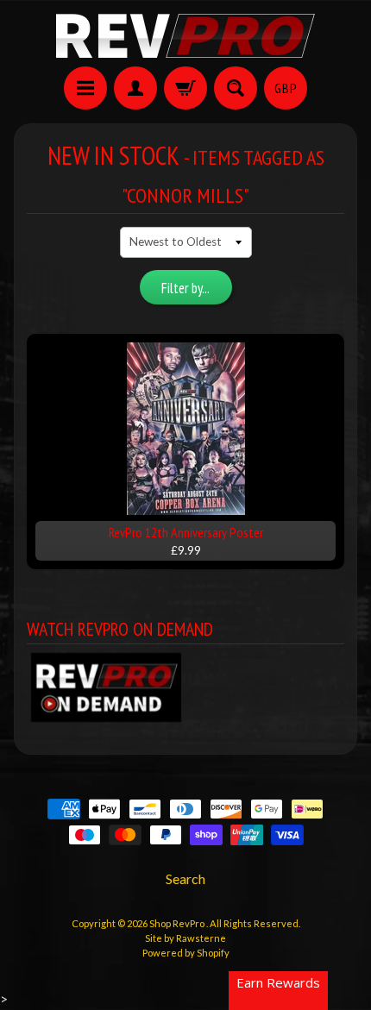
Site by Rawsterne (185, 938)
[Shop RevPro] (185, 36)
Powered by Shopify (186, 952)
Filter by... (185, 288)
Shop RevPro (177, 923)
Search (185, 878)
